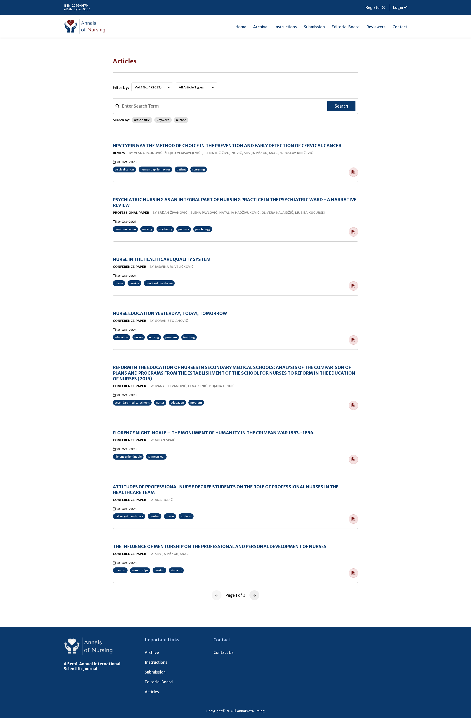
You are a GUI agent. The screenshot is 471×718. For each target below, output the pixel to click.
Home (241, 26)
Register (374, 7)
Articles (152, 691)
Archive (260, 26)
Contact (399, 26)
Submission (314, 26)
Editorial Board (346, 26)
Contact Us (223, 652)
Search (341, 106)
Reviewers (376, 26)
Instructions (285, 26)
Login (398, 7)
